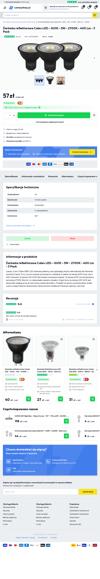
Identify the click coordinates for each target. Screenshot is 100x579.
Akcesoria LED (75, 524)
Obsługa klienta (9, 507)
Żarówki (73, 521)
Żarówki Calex (30, 22)
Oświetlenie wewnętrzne (79, 511)
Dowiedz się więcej (80, 152)
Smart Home (74, 517)
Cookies (53, 537)
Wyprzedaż (74, 507)
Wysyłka (6, 511)
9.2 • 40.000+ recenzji (87, 2)
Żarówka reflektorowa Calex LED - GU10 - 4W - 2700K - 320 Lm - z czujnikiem (17, 370)
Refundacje (7, 521)
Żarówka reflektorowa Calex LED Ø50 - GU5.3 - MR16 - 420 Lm (82, 370)
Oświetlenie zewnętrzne (79, 514)
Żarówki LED (18, 22)
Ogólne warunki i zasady (25, 537)
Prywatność (42, 537)
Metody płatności (10, 517)
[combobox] (47, 15)
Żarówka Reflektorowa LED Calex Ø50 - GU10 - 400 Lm (49, 370)
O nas (5, 524)
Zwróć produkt (8, 514)
